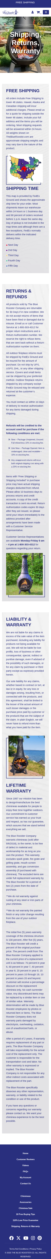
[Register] (33, 12)
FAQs (25, 1171)
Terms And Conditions (18, 1249)
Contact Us (25, 1183)
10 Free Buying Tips (25, 1214)
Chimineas (26, 1196)
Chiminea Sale (25, 1208)
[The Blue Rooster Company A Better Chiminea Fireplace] (10, 12)
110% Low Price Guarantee (25, 1220)
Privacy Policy (36, 1249)
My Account (25, 1177)
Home (25, 1153)
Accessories (25, 1202)
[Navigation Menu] (46, 12)
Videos (25, 1165)
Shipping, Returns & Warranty (25, 1226)
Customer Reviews (26, 1159)
